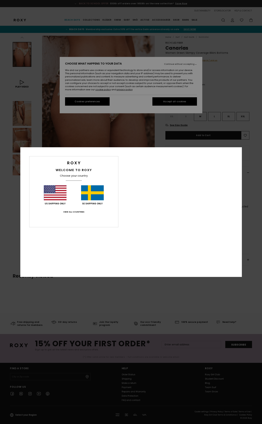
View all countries (73, 211)
